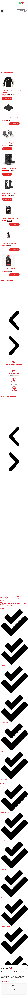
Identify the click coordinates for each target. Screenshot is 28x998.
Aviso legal (15, 996)
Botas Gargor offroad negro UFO (9, 168)
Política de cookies (10, 996)
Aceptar (14, 985)
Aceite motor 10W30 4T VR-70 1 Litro (10, 218)
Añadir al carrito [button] (14, 123)
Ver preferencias (14, 993)
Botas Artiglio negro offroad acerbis (10, 193)
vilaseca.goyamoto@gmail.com (7, 606)
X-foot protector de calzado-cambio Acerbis (12, 118)
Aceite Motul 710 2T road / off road (10, 244)
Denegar (14, 989)
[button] (26, 968)
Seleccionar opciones (7, 98)
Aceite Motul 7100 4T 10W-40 (8, 269)
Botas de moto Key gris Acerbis (9, 143)
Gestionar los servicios (5, 981)
